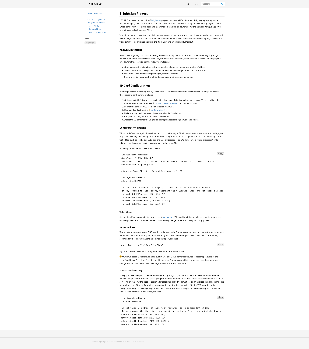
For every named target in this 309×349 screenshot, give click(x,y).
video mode (168, 217)
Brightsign (156, 20)
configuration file (159, 110)
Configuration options (96, 22)
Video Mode (94, 26)
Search (222, 4)
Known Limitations (94, 13)
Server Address (95, 29)
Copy (220, 154)
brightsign (90, 42)
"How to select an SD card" (167, 103)
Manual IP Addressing (98, 32)
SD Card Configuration (96, 19)
